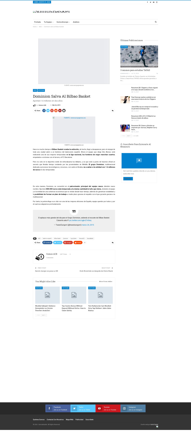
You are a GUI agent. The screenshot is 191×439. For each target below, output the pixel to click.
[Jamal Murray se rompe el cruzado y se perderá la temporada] (125, 109)
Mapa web (69, 419)
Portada (37, 22)
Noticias (41, 90)
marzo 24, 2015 (88, 225)
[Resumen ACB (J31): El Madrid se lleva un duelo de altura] (125, 118)
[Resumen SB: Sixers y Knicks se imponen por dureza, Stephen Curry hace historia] (125, 128)
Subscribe (128, 179)
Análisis (76, 22)
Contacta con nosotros (55, 419)
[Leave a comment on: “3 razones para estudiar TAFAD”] (157, 73)
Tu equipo (48, 22)
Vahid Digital (154, 424)
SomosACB (81, 238)
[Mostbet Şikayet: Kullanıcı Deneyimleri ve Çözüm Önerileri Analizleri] (47, 295)
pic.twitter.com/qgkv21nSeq (80, 220)
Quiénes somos (39, 419)
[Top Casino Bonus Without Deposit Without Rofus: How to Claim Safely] (74, 295)
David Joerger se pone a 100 (46, 271)
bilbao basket (57, 238)
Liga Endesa (73, 238)
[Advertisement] (118, 11)
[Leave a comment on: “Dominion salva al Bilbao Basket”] (112, 110)
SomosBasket (90, 238)
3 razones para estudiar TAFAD (135, 70)
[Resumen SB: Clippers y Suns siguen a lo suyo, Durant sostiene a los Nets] (125, 90)
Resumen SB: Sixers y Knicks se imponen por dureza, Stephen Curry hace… (144, 127)
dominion (65, 238)
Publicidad (79, 419)
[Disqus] (74, 363)
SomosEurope (62, 22)
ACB (35, 90)
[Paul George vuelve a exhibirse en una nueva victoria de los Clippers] (125, 99)
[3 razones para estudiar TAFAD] (139, 56)
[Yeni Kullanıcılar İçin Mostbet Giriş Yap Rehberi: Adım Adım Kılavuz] (100, 295)
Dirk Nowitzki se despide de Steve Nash (96, 271)
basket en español (47, 238)
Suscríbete (89, 419)
